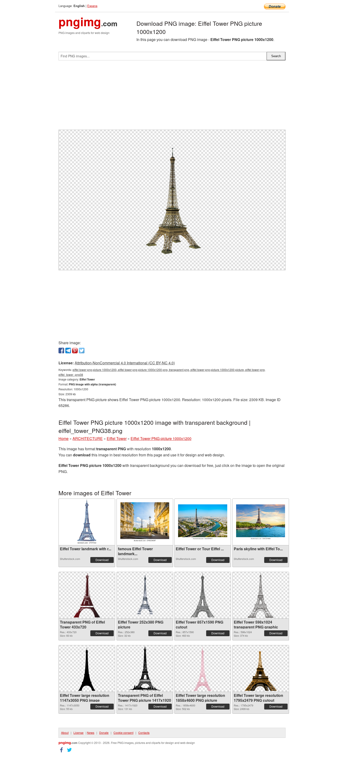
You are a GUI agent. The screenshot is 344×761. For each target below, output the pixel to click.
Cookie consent (123, 733)
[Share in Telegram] (68, 350)
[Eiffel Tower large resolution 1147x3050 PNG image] (86, 668)
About (65, 733)
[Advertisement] (172, 97)
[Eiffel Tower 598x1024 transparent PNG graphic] (260, 595)
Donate (104, 733)
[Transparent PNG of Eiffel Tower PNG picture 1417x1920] (144, 668)
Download (102, 560)
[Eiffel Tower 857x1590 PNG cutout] (203, 595)
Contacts (144, 733)
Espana (92, 6)
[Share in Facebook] (61, 350)
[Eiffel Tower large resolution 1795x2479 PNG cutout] (261, 668)
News (90, 733)
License (78, 733)
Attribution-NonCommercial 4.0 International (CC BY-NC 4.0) (125, 363)
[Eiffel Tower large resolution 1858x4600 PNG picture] (203, 668)
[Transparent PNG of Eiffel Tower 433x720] (86, 595)
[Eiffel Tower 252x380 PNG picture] (144, 595)
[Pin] (75, 350)
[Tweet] (81, 350)
